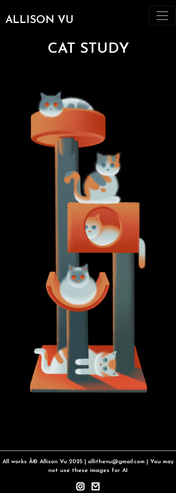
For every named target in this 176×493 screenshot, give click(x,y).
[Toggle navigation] (162, 15)
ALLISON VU (39, 20)
